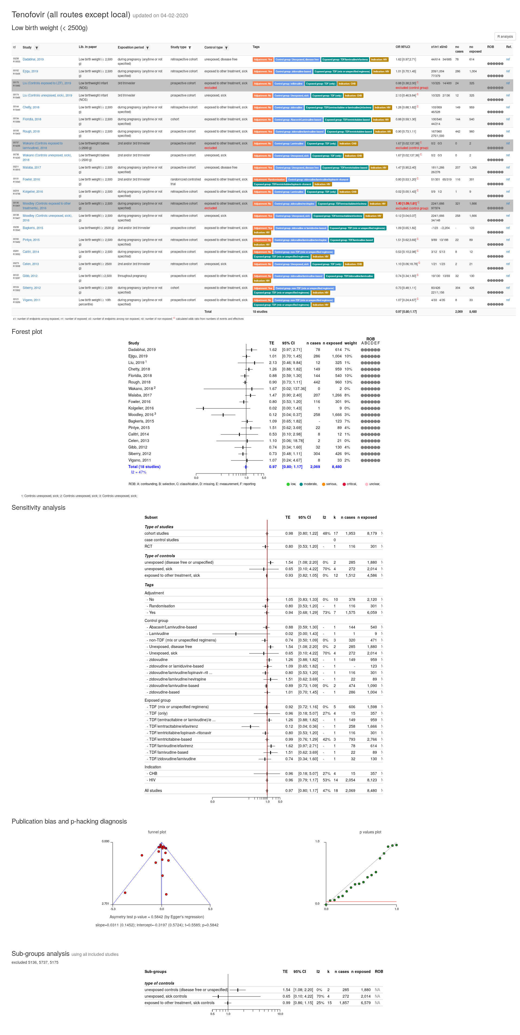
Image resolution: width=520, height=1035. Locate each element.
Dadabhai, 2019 (33, 59)
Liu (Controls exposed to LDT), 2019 (47, 83)
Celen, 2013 (31, 264)
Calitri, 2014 (31, 251)
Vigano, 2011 (31, 300)
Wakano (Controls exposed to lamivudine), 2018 (43, 145)
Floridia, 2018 (32, 119)
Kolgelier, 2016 (33, 191)
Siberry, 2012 (32, 287)
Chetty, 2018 (31, 107)
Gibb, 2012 (30, 275)
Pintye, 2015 (31, 239)
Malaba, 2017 (32, 167)
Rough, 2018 (31, 131)
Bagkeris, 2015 (33, 227)
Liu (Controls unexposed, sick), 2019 (47, 95)
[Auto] (37, 48)
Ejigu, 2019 (30, 71)
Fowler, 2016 (31, 179)
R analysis (505, 36)
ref (508, 59)
